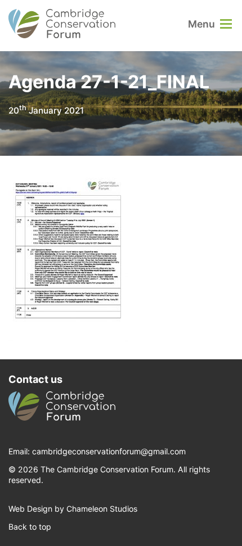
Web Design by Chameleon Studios (72, 508)
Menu (201, 24)
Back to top (29, 526)
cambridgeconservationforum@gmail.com (109, 451)
